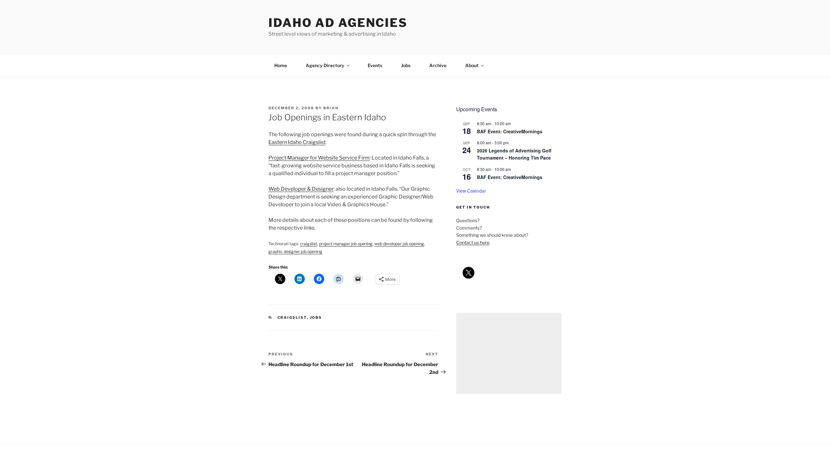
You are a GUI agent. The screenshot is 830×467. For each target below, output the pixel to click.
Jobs (405, 65)
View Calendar (471, 190)
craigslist (292, 317)
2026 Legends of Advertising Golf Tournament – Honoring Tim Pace (514, 154)
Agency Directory (325, 65)
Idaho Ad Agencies (338, 23)
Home (280, 65)
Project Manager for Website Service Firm (319, 158)
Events (375, 65)
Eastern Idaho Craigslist (297, 142)
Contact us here (472, 242)
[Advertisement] (509, 353)
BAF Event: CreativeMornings (509, 131)
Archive (437, 65)
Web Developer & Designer (301, 189)
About (472, 65)
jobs (316, 317)
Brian (330, 108)
